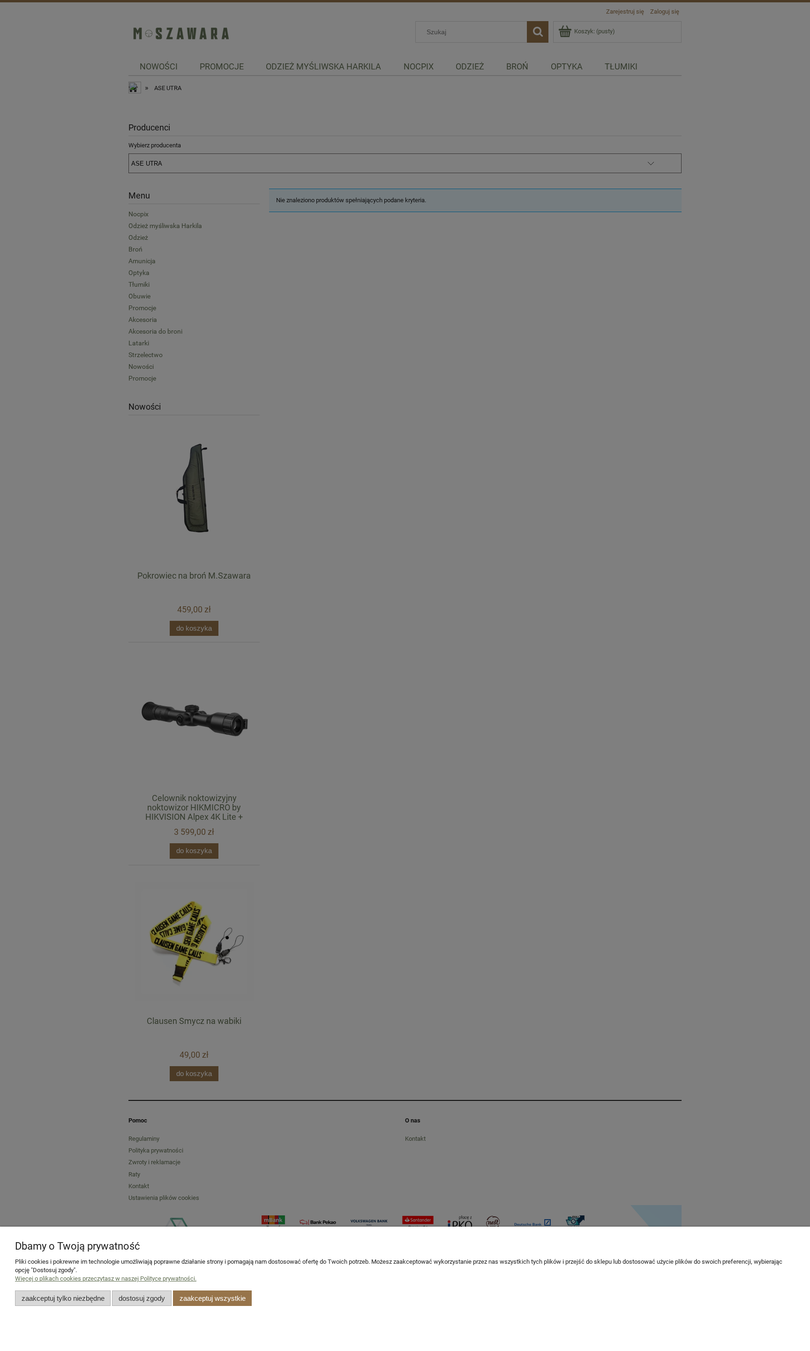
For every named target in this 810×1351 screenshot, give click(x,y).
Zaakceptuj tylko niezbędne (63, 1298)
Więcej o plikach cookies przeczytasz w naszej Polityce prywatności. (105, 1278)
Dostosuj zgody (142, 1298)
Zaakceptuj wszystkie (213, 1298)
